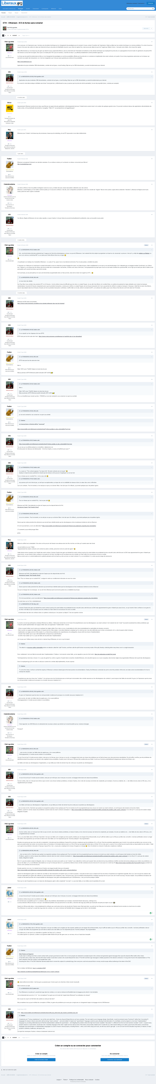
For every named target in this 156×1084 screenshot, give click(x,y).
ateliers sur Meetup (144, 253)
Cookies (97, 1079)
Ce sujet (147, 8)
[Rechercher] (153, 8)
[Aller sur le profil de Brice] (9, 108)
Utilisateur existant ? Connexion (135, 3)
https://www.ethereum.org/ (24, 61)
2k (10, 174)
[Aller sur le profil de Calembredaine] (9, 190)
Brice (9, 102)
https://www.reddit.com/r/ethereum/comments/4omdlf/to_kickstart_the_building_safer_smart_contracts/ (99, 809)
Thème (65, 1079)
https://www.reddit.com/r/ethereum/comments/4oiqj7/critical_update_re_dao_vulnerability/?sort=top (43, 429)
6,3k (10, 55)
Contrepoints (45, 8)
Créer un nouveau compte (41, 1059)
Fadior (9, 159)
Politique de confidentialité (76, 1079)
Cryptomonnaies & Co (23, 29)
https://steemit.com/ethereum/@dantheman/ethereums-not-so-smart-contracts (38, 971)
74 (10, 116)
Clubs (60, 8)
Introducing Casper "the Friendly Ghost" (28, 507)
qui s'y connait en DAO (39, 968)
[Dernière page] (19, 35)
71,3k (10, 86)
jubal (9, 887)
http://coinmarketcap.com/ (24, 164)
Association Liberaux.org (9, 8)
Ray (9, 130)
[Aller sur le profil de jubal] (9, 893)
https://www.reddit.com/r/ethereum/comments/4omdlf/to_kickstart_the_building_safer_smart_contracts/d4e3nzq (47, 870)
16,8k (10, 203)
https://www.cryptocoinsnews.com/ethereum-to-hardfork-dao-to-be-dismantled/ (60, 336)
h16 (9, 72)
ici (28, 661)
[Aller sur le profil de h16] (9, 77)
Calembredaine (9, 184)
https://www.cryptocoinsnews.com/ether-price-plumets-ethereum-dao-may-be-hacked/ (40, 303)
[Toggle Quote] (20, 76)
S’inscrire (150, 3)
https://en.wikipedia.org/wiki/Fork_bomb (105, 654)
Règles (10, 12)
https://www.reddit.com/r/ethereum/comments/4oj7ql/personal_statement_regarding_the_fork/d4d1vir (69, 526)
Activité (28, 8)
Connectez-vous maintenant (114, 1059)
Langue (59, 1079)
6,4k (10, 901)
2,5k (10, 143)
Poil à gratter (13, 27)
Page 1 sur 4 (25, 35)
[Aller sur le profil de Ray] (9, 135)
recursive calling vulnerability (35, 647)
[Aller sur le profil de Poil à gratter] (4, 28)
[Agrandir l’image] (65, 255)
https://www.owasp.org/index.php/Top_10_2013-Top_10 (130, 862)
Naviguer (20, 8)
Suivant (15, 35)
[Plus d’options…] (151, 42)
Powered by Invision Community (78, 1081)
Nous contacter (89, 1079)
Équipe (16, 12)
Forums (3, 12)
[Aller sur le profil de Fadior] (9, 164)
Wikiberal (53, 8)
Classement (24, 12)
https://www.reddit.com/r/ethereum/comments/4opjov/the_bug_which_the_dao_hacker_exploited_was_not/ (49, 1012)
